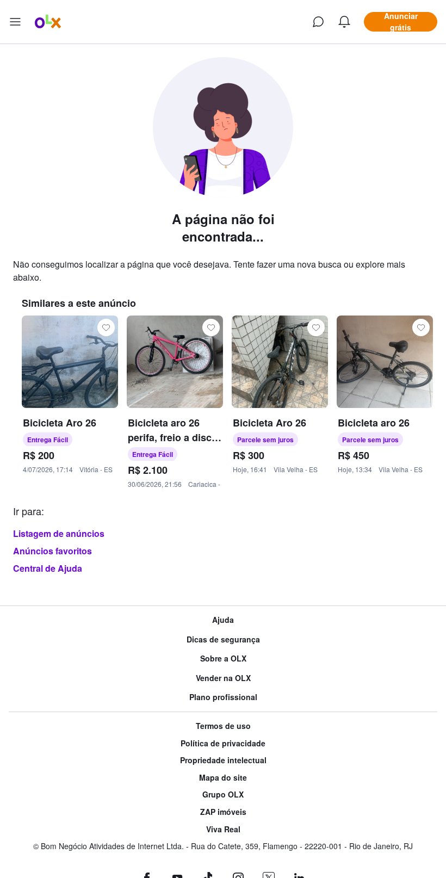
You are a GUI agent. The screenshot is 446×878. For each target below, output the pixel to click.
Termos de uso (223, 726)
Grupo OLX (223, 794)
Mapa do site (223, 777)
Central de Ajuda (47, 568)
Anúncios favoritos (52, 551)
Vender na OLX (223, 678)
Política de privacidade (223, 743)
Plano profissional (223, 697)
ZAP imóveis (223, 812)
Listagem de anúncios (58, 533)
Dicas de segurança (223, 639)
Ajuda (223, 620)
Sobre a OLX (223, 658)
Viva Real (223, 829)
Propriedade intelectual (223, 760)
